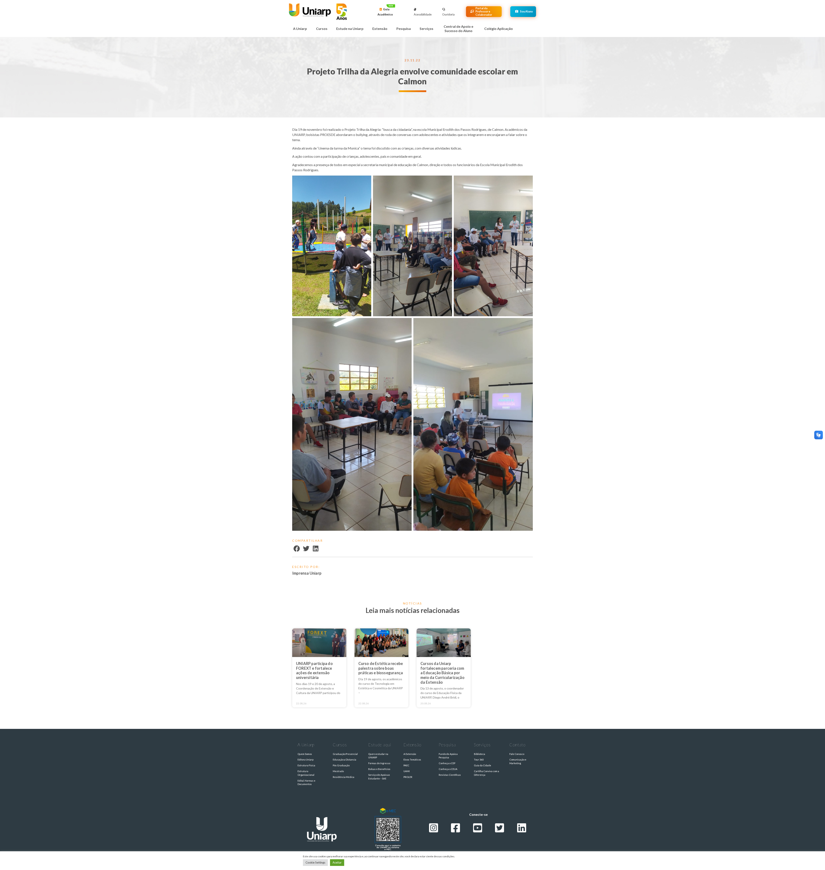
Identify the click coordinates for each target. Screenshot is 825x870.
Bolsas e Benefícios (379, 769)
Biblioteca (479, 754)
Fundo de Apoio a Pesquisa (448, 756)
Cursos (321, 28)
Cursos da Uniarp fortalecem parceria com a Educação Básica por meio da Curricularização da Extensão (442, 672)
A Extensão (409, 754)
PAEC (406, 765)
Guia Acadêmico (385, 12)
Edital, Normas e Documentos (306, 782)
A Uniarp (300, 28)
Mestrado (338, 771)
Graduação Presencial (345, 754)
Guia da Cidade (482, 765)
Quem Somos (305, 754)
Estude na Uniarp (350, 28)
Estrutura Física (306, 765)
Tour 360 (478, 759)
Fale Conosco (516, 754)
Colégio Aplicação (498, 28)
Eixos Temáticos (412, 759)
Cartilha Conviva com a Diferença (486, 773)
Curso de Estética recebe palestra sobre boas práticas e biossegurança (380, 668)
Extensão (379, 28)
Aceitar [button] (337, 862)
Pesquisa (403, 28)
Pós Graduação (341, 765)
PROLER (407, 777)
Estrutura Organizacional (306, 773)
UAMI (406, 771)
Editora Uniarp (305, 759)
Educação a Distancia (344, 759)
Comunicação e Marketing (517, 761)
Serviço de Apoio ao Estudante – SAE (379, 776)
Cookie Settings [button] (315, 862)
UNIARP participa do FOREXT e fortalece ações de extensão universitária (314, 670)
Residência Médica (343, 777)
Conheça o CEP (447, 763)
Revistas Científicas (450, 774)
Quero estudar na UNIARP (378, 756)
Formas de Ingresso (379, 763)
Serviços (426, 28)
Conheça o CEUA (448, 769)
